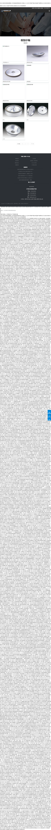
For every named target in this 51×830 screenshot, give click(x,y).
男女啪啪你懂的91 (26, 476)
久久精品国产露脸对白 (14, 315)
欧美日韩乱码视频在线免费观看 (22, 469)
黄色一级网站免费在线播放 (26, 229)
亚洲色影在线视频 (29, 662)
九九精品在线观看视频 (5, 597)
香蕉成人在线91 (31, 323)
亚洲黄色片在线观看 (20, 318)
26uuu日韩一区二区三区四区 (37, 290)
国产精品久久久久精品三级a (28, 601)
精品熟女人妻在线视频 (11, 262)
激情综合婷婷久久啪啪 (15, 336)
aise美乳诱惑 (4, 316)
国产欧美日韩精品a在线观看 (31, 640)
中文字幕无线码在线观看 (23, 582)
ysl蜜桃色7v (27, 682)
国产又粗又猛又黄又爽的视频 (33, 314)
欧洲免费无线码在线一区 (8, 293)
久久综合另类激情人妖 (16, 694)
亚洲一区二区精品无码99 (38, 326)
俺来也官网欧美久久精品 (32, 540)
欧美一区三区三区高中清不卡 (38, 248)
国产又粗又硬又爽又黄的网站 (18, 504)
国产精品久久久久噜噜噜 (19, 701)
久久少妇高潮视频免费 (37, 260)
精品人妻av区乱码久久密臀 (42, 407)
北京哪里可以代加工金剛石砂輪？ (25, 171)
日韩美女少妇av (34, 268)
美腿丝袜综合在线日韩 (27, 223)
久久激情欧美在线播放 (28, 568)
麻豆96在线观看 (3, 280)
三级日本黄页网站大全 (35, 332)
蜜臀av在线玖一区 (6, 386)
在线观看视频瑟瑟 (6, 691)
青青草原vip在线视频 (40, 675)
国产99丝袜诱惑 (16, 579)
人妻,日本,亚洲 (26, 639)
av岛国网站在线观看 (24, 634)
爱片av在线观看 (42, 393)
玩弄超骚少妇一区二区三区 (31, 378)
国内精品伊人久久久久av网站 (43, 565)
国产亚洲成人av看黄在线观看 (5, 232)
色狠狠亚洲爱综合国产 (15, 487)
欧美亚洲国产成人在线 (39, 236)
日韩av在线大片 (38, 457)
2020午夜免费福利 (35, 416)
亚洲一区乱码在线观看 (14, 501)
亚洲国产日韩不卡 (14, 440)
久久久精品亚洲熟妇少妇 (14, 512)
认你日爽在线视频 (16, 390)
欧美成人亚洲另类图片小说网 (26, 608)
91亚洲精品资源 (27, 425)
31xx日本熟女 (2, 228)
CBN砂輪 (34, 158)
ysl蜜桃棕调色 (28, 280)
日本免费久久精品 (32, 221)
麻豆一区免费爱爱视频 (35, 239)
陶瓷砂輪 (17, 160)
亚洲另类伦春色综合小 (28, 265)
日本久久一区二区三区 (36, 633)
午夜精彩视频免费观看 (33, 464)
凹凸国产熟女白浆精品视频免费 (37, 543)
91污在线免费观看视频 (44, 548)
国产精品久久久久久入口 (19, 416)
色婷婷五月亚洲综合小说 (14, 237)
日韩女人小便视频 (24, 376)
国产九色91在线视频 (25, 694)
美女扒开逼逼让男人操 (25, 273)
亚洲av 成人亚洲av (32, 421)
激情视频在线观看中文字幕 (28, 235)
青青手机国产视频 (16, 569)
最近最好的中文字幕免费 (18, 223)
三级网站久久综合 (36, 411)
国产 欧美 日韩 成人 (33, 615)
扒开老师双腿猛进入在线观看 (11, 553)
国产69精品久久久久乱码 (8, 433)
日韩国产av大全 (23, 612)
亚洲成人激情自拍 (34, 507)
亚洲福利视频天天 (22, 226)
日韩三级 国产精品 (9, 637)
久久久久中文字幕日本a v (6, 530)
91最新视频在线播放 (5, 365)
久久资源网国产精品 (45, 508)
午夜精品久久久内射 (31, 264)
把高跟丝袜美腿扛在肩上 (41, 494)
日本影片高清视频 (13, 544)
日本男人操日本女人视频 (4, 389)
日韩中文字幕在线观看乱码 (26, 290)
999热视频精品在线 (16, 432)
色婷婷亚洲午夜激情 (8, 537)
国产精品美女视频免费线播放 (34, 376)
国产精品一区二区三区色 (8, 462)
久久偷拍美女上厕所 (8, 468)
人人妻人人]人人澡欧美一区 (11, 614)
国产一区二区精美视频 (32, 614)
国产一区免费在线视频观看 (28, 255)
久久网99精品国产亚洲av (45, 533)
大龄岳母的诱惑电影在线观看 (17, 275)
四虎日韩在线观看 (15, 483)
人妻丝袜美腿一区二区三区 (39, 662)
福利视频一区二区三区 (36, 508)
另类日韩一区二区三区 (8, 260)
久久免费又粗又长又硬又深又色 (18, 253)
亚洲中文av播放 (13, 677)
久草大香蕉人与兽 (42, 308)
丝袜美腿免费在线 (44, 489)
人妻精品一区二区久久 (19, 340)
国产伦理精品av (39, 344)
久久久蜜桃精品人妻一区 (7, 559)
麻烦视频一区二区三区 (4, 314)
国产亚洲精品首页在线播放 (32, 598)
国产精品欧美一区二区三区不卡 (16, 389)
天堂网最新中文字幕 (30, 358)
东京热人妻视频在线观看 (35, 679)
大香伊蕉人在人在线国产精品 (10, 312)
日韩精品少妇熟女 (10, 376)
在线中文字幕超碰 (15, 686)
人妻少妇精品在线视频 (12, 611)
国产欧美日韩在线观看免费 (12, 222)
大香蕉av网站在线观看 (13, 303)
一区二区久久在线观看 (36, 511)
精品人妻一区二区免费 (42, 441)
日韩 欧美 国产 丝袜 (29, 328)
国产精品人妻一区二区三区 (36, 364)
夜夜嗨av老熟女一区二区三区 (20, 378)
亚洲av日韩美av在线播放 (9, 518)
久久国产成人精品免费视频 (36, 425)
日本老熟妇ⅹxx (14, 691)
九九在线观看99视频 (21, 386)
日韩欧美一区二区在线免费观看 (37, 455)
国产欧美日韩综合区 (6, 329)
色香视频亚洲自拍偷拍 (40, 461)
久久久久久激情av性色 (20, 258)
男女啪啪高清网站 (39, 335)
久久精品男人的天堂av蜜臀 (14, 490)
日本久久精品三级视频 (21, 444)
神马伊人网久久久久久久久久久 (14, 348)
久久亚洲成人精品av (44, 223)
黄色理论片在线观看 (17, 637)
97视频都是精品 (8, 587)
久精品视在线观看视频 (21, 218)
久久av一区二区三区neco (36, 307)
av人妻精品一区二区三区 (9, 476)
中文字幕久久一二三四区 (25, 569)
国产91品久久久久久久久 (38, 322)
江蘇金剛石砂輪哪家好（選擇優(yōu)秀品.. (25, 173)
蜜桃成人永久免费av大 (20, 508)
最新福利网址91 (11, 305)
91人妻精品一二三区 (41, 339)
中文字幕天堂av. (20, 425)
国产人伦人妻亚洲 (13, 425)
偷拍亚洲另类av (45, 372)
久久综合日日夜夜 (36, 389)
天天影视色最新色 (43, 672)
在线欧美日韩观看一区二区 (12, 225)
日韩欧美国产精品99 (21, 373)
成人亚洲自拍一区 (22, 382)
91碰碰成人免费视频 (26, 360)
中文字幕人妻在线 (5, 630)
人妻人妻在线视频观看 (21, 604)
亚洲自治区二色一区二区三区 (7, 622)
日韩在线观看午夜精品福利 (43, 429)
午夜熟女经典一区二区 (40, 390)
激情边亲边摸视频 (38, 233)
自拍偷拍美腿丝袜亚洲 (12, 494)
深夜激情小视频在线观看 (17, 283)
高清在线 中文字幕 (37, 218)
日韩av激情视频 (32, 244)
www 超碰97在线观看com (42, 221)
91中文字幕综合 (37, 486)
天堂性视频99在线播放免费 (32, 346)
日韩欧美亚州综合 (34, 272)
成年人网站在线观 (10, 368)
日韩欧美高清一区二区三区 (39, 343)
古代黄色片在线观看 (5, 297)
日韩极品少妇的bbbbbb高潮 (16, 597)
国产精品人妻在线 (44, 373)
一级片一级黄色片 (8, 394)
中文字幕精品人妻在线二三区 (11, 473)
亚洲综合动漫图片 (35, 243)
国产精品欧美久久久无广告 (15, 229)
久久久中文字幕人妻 (16, 362)
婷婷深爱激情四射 (46, 526)
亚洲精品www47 (23, 579)
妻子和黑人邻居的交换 (35, 534)
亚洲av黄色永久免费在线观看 (14, 412)
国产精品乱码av (22, 319)
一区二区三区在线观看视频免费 (6, 579)
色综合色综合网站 (11, 310)
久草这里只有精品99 (8, 482)
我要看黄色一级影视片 (33, 276)
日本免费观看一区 (14, 498)
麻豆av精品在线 (42, 350)
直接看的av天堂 (16, 311)
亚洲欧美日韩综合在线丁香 (19, 397)
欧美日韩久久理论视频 (40, 262)
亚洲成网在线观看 (33, 232)
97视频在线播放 (35, 680)
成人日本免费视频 (47, 369)
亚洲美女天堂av (5, 264)
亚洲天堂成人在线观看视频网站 (7, 271)
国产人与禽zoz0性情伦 (7, 514)
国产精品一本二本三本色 (8, 486)
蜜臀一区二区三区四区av (17, 257)
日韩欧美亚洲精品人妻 (46, 312)
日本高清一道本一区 (7, 221)
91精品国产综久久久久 (44, 411)
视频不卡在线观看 (38, 572)
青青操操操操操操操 (30, 558)
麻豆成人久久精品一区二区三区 (29, 291)
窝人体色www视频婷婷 (14, 382)
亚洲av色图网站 (16, 558)
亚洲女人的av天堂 (40, 362)
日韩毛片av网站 (11, 571)
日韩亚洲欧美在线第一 (14, 323)
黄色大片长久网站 (16, 239)
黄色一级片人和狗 (41, 591)
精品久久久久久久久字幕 (7, 459)
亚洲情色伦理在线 (17, 690)
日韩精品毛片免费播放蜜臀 (25, 487)
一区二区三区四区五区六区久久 (29, 286)
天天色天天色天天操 (24, 436)
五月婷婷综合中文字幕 (37, 237)
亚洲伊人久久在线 (13, 444)
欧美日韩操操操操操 (33, 353)
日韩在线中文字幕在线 (18, 476)
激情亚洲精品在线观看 (9, 265)
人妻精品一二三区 (43, 396)
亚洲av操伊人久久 (17, 454)
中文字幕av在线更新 (6, 405)
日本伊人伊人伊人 (40, 351)
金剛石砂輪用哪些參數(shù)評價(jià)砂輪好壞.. (25, 169)
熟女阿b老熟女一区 (7, 319)
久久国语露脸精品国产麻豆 (22, 614)
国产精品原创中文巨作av (33, 357)
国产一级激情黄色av (45, 562)
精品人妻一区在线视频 (31, 673)
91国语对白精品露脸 (34, 429)
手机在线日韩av (39, 555)
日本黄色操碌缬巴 (17, 629)
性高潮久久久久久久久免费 (17, 615)
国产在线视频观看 (26, 268)
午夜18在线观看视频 (45, 354)
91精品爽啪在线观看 (17, 548)
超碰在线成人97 (19, 672)
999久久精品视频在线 (34, 375)
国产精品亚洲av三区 (8, 253)
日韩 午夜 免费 (40, 615)
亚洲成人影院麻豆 (43, 229)
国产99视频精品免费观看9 (44, 391)
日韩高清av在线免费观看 (9, 300)
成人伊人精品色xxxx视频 (25, 239)
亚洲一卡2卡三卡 (38, 596)
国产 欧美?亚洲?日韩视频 (21, 546)
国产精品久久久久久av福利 (7, 286)
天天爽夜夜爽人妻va (16, 421)
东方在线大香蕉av (15, 650)
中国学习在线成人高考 (37, 265)
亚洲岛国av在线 (7, 410)
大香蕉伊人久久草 (10, 416)
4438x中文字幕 (20, 278)
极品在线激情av (40, 622)
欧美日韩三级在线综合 (28, 536)
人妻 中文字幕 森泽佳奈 (26, 272)
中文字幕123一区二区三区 (17, 657)
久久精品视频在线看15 (35, 450)
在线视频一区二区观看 (11, 291)
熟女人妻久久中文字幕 (31, 361)
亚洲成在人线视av (11, 261)
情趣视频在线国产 (17, 401)
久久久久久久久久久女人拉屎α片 (28, 242)
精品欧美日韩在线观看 (7, 504)
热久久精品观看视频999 (27, 230)
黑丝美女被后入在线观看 (43, 451)
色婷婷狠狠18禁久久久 (33, 246)
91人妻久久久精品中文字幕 (32, 676)
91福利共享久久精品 (42, 319)
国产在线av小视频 (45, 505)
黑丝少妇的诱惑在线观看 (35, 569)
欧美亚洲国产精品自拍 (10, 360)
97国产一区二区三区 (37, 269)
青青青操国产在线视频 (19, 511)
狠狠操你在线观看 (36, 465)
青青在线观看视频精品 (15, 612)
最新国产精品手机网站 (44, 360)
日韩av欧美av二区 (39, 444)
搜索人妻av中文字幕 (11, 682)
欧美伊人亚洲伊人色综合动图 (43, 680)
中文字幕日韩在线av (37, 618)
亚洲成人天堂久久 (19, 472)
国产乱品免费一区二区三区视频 (12, 607)
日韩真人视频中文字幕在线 (11, 594)
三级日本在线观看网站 (42, 315)
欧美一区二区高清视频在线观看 (36, 408)
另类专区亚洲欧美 (3, 244)
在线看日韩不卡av (13, 391)
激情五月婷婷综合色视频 (8, 223)
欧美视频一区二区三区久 (31, 571)
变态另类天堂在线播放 (25, 429)
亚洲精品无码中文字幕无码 (10, 590)
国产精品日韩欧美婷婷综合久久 (10, 648)
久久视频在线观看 (40, 232)
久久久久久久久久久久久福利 (20, 529)
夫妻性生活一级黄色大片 (15, 269)
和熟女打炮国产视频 (30, 529)
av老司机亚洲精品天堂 (21, 458)
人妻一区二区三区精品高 (10, 361)
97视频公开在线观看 (7, 339)
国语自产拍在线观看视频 (39, 573)
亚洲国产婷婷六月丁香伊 (29, 518)
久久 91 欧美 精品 (35, 350)
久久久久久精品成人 (8, 226)
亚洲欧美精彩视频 (3, 240)
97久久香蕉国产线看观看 (18, 268)
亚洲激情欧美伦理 (29, 310)
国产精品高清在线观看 (6, 350)
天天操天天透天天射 (4, 298)
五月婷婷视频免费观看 (38, 636)
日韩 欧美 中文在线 (15, 540)
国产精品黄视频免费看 (31, 285)
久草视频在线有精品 (42, 246)
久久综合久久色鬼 (43, 301)
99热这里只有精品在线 (5, 332)
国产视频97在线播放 (45, 637)
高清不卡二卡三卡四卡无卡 (14, 700)
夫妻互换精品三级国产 (32, 383)
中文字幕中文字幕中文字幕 (38, 568)
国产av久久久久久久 (10, 639)
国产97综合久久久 (15, 337)
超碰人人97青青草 (31, 336)
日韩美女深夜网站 (36, 489)
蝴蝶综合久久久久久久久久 (22, 478)
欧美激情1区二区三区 (18, 639)
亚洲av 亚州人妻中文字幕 (41, 479)
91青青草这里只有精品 (27, 414)
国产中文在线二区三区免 (15, 332)
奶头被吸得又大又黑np (44, 605)
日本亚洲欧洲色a (26, 232)
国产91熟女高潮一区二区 (9, 243)
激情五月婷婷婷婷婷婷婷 (22, 303)
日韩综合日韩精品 (34, 578)
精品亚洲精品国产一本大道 (27, 505)
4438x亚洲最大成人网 (11, 443)
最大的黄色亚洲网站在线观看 (36, 702)
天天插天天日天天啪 (38, 483)
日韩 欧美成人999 (38, 669)
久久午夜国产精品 (4, 335)
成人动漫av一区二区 (45, 287)
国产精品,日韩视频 (3, 519)
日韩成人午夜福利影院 (14, 464)
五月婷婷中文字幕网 (7, 702)
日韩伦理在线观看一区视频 (31, 484)
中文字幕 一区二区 (12, 314)
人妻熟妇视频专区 (45, 473)
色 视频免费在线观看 (8, 321)
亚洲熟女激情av (14, 646)
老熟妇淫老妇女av (8, 450)
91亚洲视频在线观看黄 (9, 523)
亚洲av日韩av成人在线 (31, 501)
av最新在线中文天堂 (31, 500)
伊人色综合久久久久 (4, 407)
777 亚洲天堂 (42, 348)
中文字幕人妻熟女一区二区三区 (8, 340)
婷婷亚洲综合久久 (10, 307)
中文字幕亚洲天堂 (25, 532)
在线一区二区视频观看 (45, 293)
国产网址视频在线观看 (41, 353)
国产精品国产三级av (5, 229)
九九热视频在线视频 (46, 244)
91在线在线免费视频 (36, 230)
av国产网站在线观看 (41, 644)
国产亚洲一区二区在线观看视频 (22, 403)
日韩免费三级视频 (32, 430)
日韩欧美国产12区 (5, 544)
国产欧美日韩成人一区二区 (27, 257)
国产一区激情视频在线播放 (41, 453)
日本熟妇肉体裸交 (44, 534)
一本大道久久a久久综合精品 (16, 329)
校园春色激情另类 (35, 254)
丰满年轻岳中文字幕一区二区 (41, 501)
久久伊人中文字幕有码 (18, 307)
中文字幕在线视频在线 (5, 269)
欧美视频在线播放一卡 (9, 675)
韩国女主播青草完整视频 (8, 629)
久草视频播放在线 (42, 432)
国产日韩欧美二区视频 (8, 652)
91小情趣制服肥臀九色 (20, 236)
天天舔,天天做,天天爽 (11, 287)
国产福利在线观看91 (15, 387)
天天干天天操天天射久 (9, 496)
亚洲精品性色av (13, 236)
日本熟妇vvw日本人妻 (40, 336)
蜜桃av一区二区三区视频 (29, 687)
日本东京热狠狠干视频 (18, 666)
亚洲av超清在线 (15, 576)
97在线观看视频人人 (18, 446)
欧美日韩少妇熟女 (17, 496)
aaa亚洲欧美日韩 (28, 301)
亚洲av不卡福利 (7, 608)
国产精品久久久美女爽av (21, 304)
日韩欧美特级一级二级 (31, 498)
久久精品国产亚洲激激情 (19, 265)
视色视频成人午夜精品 (27, 341)
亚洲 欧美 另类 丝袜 (29, 322)
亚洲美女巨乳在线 (39, 404)
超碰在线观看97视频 (20, 648)
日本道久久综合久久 (33, 565)
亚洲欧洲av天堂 (22, 558)
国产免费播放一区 (31, 479)
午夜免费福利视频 (5, 391)
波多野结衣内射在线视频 (7, 351)
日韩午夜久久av (12, 380)
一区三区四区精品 (44, 551)
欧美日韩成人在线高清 (40, 264)
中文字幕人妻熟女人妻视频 (23, 246)
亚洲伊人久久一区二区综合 (33, 250)
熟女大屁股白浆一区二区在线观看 (32, 516)
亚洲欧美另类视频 (16, 436)
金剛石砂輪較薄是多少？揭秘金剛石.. (25, 175)
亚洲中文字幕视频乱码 (37, 423)
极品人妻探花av (34, 575)
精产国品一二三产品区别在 (13, 298)
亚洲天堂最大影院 (33, 315)
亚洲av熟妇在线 (5, 478)
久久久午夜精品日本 (10, 378)
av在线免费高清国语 (42, 346)
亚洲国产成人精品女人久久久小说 (8, 546)
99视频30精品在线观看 (5, 439)
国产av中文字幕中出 (10, 591)
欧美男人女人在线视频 (35, 621)
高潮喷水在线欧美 (37, 686)
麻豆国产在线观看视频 (35, 672)
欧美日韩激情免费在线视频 (22, 632)
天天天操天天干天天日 (20, 651)
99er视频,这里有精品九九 (39, 482)
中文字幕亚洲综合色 (43, 375)
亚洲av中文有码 (20, 641)
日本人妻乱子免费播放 (43, 475)
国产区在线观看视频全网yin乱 (30, 428)
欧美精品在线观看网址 (34, 273)
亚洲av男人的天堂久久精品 (27, 548)
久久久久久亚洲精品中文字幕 (44, 357)
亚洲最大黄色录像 (9, 369)
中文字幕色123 (42, 240)
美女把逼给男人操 (16, 293)
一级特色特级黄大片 (27, 658)
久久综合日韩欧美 (5, 665)
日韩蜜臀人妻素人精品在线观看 (37, 412)
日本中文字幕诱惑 (25, 497)
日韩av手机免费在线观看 (8, 311)
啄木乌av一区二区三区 (22, 439)
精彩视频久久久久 (32, 351)
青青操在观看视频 (45, 260)
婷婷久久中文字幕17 (18, 697)
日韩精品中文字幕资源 (41, 285)
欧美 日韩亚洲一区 (27, 278)
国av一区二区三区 (4, 461)
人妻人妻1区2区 (46, 290)
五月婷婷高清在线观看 (33, 634)
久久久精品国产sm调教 (15, 350)
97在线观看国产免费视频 (7, 326)
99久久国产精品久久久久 (45, 405)
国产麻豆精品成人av (32, 311)
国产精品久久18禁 (33, 509)
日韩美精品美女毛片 (17, 260)
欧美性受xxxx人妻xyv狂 (45, 261)
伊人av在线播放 (10, 396)
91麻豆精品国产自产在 (40, 421)
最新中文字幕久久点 (5, 664)
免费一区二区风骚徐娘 (27, 627)
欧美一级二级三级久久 (18, 271)
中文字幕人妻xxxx (44, 687)
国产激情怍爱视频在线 (5, 487)
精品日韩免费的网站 (36, 587)
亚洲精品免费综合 (16, 285)
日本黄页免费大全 (5, 237)
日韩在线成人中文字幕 (43, 329)
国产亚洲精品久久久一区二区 (38, 541)
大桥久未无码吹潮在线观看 (5, 282)
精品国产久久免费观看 (43, 564)
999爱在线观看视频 (38, 303)
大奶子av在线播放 (36, 321)
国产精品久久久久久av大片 (6, 447)
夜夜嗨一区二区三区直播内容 (44, 297)
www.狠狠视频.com (41, 612)
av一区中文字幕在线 (6, 336)
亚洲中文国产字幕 (24, 385)
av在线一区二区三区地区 (41, 253)
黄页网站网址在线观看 (26, 575)
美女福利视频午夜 (10, 272)
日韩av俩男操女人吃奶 (24, 279)
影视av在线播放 (35, 627)
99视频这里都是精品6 (27, 652)
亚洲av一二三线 (43, 283)
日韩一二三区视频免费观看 (37, 608)
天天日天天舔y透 (12, 672)
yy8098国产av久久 (36, 637)
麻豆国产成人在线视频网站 (40, 519)
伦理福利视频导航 (13, 357)
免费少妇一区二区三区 (15, 325)
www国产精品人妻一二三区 (29, 316)
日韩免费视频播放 (42, 403)
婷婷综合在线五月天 (36, 462)
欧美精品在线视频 (4, 655)
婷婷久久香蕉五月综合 (13, 555)
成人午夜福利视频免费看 (42, 383)
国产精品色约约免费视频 (34, 333)
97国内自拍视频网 (38, 472)
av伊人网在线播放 (36, 548)
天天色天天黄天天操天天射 (22, 314)
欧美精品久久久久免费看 (11, 503)
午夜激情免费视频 (35, 605)
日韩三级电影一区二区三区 (8, 255)
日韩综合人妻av (10, 397)
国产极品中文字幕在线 (34, 393)
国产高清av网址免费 (28, 248)
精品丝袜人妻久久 (41, 575)
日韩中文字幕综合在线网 (34, 639)
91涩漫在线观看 (3, 627)
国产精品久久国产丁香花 (39, 664)
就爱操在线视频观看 (7, 325)
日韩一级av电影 (18, 578)
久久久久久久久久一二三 (18, 652)
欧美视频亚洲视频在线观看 (34, 490)
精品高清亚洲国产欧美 (45, 366)
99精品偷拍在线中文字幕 (7, 283)
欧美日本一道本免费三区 (42, 554)
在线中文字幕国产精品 (15, 282)
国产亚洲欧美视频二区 (43, 273)
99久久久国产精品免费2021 (41, 291)
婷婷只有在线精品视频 (37, 328)
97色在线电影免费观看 (26, 446)
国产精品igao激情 (41, 509)
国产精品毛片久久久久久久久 (34, 287)
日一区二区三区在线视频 (6, 415)
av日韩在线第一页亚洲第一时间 (44, 578)
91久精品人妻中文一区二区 (13, 509)
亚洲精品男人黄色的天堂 (22, 704)
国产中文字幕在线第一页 (9, 679)
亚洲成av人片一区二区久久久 (41, 304)
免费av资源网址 (30, 294)
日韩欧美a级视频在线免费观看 (17, 248)
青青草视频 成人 (28, 416)
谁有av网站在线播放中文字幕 (14, 551)
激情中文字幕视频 (27, 534)
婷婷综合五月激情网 (4, 258)
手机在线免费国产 (10, 505)
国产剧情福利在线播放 (36, 446)
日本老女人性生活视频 (40, 689)
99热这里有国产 (46, 561)
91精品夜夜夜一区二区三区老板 (13, 673)
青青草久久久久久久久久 (32, 512)
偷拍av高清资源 (28, 508)
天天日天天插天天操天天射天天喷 (31, 258)
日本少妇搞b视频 (6, 625)
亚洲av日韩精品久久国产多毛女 (27, 269)
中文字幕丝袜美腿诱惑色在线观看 (38, 418)
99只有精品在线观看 (5, 382)
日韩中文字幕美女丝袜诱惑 (32, 704)
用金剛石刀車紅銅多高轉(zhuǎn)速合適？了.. (25, 177)
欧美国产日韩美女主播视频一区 (10, 404)
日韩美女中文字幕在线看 (25, 332)
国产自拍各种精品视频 (35, 360)
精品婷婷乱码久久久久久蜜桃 (29, 368)
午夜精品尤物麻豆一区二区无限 (20, 598)
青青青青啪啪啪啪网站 (38, 347)
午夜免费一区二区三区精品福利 (28, 371)
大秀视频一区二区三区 (27, 666)
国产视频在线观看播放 (46, 518)
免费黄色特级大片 (43, 597)
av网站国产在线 (10, 548)
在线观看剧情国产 (9, 569)
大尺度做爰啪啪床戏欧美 (7, 421)
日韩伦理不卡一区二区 (15, 593)
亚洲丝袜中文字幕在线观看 (45, 243)
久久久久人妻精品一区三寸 (30, 410)
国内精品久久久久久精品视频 (36, 415)
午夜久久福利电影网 (24, 432)
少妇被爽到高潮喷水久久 (27, 389)
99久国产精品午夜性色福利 (14, 219)
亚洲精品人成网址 (20, 536)
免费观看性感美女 (23, 285)
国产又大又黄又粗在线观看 (12, 636)
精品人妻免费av (41, 400)
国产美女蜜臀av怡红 (14, 643)
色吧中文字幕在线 (12, 411)
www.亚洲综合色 (3, 291)
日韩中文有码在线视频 (39, 607)
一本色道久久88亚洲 (36, 293)
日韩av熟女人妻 (3, 423)
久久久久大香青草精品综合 (7, 296)
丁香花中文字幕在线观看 (10, 247)
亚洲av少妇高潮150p (32, 225)
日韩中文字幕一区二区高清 (41, 430)
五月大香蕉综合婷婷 (8, 362)
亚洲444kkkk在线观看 (17, 433)
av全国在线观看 (38, 619)
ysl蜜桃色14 (3, 446)
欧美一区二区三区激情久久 (20, 251)
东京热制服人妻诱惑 (7, 457)
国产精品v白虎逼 (29, 305)
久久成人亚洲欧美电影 (31, 282)
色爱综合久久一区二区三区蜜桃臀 (7, 346)
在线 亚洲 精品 (34, 466)
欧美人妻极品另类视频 (17, 354)
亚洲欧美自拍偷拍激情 (15, 385)
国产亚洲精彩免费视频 (14, 500)
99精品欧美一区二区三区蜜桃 (16, 497)
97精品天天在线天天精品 (18, 286)
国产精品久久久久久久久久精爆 (21, 346)
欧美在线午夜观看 (19, 375)
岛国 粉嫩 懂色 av (30, 343)
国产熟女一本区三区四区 (4, 323)
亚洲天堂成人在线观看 (21, 626)
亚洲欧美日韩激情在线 (44, 300)
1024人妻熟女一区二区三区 (22, 357)
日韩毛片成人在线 (17, 272)
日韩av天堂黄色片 (44, 582)
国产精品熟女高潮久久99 (27, 657)
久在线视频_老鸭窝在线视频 (19, 523)
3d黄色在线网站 (34, 365)
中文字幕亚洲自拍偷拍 (32, 644)
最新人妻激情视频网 (35, 283)
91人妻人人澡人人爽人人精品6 (6, 694)
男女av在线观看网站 (24, 311)
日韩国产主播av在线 (38, 580)
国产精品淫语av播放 (16, 250)
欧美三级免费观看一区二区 (25, 366)
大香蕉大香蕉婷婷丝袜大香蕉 (34, 348)
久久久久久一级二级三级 (7, 250)
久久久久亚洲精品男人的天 (39, 522)
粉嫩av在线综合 (45, 237)
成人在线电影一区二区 (41, 630)
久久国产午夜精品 (28, 397)
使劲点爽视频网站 (11, 258)
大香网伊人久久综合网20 (14, 550)
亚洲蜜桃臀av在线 (33, 671)
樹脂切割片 (17, 162)
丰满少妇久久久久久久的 (38, 526)
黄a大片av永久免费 (16, 537)
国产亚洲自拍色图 (34, 476)
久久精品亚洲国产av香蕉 (39, 558)
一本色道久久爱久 (12, 475)
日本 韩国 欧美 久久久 (31, 304)
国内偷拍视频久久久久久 (21, 521)
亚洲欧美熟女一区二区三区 (15, 365)
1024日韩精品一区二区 (32, 623)
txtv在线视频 (43, 491)
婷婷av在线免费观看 (9, 239)
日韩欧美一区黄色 (17, 562)
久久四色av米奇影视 (13, 479)
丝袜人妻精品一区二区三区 (12, 676)
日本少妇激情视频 (3, 582)
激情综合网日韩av (46, 347)
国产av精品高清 (14, 410)
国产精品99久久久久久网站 (25, 698)
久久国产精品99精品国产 (28, 321)
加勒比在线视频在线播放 (23, 405)
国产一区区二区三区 (39, 546)
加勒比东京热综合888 (38, 604)
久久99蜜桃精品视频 (35, 693)
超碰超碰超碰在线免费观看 (24, 441)
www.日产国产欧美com (44, 583)
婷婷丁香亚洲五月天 (23, 335)
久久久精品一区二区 (5, 512)
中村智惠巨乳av (41, 276)
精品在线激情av (30, 668)
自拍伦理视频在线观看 (38, 318)
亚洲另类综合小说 (18, 466)
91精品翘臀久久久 (6, 315)
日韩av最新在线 (45, 457)
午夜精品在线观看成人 (10, 228)
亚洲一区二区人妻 (19, 247)
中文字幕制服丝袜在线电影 (24, 509)
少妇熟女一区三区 (3, 262)
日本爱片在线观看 (4, 551)
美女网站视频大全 (37, 294)
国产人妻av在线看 (14, 609)
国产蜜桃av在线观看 (32, 335)
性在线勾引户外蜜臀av (11, 469)
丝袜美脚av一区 (47, 622)
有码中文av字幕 (23, 596)
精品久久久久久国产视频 (14, 584)
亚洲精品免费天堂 (21, 494)
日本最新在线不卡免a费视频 (43, 469)
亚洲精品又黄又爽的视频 (4, 489)
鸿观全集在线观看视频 (9, 684)
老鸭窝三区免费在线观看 (34, 447)
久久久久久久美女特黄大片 (20, 355)
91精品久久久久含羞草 (37, 310)
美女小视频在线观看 (22, 426)
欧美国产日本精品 (19, 316)
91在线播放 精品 (12, 322)
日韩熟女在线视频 (31, 555)
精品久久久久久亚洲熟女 (30, 233)
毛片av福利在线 (22, 561)
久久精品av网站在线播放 (10, 522)
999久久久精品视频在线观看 (32, 586)
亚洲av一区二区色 (35, 300)
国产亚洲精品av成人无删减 (32, 554)
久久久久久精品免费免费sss (21, 443)
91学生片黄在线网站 (24, 336)
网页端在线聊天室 (24, 383)
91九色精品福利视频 (5, 236)
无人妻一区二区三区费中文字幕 (37, 219)
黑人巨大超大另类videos (29, 318)
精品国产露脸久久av (22, 564)
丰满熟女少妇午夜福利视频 (35, 532)
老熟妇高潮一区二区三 (18, 341)
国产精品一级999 (13, 218)
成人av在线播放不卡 (9, 230)
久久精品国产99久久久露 (14, 289)
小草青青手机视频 (25, 671)
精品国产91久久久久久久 (20, 380)
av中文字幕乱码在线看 (14, 297)
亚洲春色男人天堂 (16, 634)
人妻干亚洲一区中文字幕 (24, 387)
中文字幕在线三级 (41, 586)
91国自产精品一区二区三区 (20, 305)
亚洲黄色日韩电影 (19, 291)
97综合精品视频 (6, 357)
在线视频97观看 (3, 472)
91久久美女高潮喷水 (37, 536)
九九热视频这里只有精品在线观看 (19, 586)
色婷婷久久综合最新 (35, 559)
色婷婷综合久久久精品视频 (44, 272)
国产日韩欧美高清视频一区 (26, 543)
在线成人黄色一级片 (25, 408)
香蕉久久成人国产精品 (46, 257)
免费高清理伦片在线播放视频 (18, 328)
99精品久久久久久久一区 (43, 480)
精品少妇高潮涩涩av (20, 539)
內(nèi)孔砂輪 (34, 162)
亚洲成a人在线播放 (17, 693)
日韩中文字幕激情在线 (45, 436)
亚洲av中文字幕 (25, 447)
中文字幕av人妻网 (15, 480)
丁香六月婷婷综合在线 (33, 379)
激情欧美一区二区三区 (16, 394)
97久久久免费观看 (29, 218)
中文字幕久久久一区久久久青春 (41, 691)
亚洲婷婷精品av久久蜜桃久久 (34, 396)
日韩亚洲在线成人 (31, 519)
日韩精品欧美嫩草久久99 (25, 325)
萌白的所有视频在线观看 (17, 447)
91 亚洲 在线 (26, 547)
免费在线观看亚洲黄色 (41, 540)
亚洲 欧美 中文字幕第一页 (34, 308)
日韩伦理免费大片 (9, 308)
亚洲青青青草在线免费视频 (8, 364)
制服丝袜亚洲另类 (11, 528)
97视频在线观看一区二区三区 (9, 659)
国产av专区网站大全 (34, 441)
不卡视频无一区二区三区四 (22, 225)
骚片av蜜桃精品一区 (15, 319)
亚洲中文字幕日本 (18, 493)
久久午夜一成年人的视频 (43, 426)
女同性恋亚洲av (27, 539)
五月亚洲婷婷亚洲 (10, 273)
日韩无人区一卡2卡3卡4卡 (41, 286)
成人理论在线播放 (5, 677)
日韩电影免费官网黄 (16, 514)
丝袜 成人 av (31, 515)
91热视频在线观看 (8, 235)
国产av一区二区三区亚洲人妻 (44, 471)
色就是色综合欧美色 (27, 450)
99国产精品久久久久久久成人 (24, 240)
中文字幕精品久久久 (7, 379)
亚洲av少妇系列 (31, 478)
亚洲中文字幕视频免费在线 (31, 626)
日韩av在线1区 (3, 400)
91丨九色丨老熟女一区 (38, 247)
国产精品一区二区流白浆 (36, 611)
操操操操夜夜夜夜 (28, 243)
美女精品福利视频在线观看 (5, 498)
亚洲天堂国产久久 (33, 547)
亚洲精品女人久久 (20, 312)
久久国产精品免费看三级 (30, 404)
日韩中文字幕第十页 (39, 228)
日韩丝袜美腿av (26, 375)
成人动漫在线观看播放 (31, 390)
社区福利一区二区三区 (32, 469)
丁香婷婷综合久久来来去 (11, 536)
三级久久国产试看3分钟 (32, 443)
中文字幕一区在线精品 (22, 264)
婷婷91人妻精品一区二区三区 (17, 414)
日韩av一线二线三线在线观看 (19, 280)
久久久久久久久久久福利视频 (37, 544)
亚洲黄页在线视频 (37, 373)
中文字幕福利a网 (45, 303)
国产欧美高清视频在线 (37, 684)
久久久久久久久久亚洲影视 (26, 605)
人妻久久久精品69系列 (11, 301)
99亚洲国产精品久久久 (43, 665)
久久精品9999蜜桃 (10, 355)
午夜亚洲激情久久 (16, 296)
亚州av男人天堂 (23, 282)
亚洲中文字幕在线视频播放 (25, 219)
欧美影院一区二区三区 (43, 258)
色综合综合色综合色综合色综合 (38, 222)
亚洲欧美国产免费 (34, 325)
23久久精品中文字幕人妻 (31, 521)
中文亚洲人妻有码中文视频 (24, 515)
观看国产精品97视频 (35, 690)
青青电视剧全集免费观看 (33, 403)
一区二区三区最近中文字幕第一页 (24, 222)
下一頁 (32, 143)
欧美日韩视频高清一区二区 (18, 572)
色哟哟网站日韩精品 (12, 304)
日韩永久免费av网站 (16, 451)
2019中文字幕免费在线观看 (21, 554)
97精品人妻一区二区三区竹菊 (39, 355)
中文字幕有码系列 (35, 223)
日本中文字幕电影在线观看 (21, 361)
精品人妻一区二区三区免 (33, 385)
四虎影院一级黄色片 (11, 419)
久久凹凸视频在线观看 (36, 312)
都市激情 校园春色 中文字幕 (35, 275)
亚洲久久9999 (34, 658)
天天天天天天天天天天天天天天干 (42, 498)
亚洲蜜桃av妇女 (45, 307)
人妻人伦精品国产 (25, 329)
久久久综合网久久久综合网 (21, 696)
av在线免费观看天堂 (32, 454)
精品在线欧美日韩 (7, 561)
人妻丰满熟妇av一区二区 (42, 337)
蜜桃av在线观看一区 (28, 511)
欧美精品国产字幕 (18, 261)
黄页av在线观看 (7, 278)
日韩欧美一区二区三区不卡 (16, 353)
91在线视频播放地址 (39, 515)
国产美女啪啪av (28, 633)
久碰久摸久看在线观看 (23, 323)
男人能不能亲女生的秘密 (24, 351)
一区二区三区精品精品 (33, 329)
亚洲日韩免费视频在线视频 (36, 372)
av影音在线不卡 (40, 268)
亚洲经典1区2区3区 (44, 504)
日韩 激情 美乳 (15, 619)
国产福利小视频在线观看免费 (32, 612)
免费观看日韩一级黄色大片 (12, 240)
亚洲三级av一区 (33, 344)
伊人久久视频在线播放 (13, 264)
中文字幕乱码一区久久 (41, 378)
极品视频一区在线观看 (46, 218)
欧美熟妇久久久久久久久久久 (38, 648)
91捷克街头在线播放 (24, 337)
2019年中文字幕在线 (41, 443)
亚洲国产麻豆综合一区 (14, 441)
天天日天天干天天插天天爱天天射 (41, 242)
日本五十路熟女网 (11, 375)
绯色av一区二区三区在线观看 (40, 251)
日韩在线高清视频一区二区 (25, 369)
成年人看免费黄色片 (34, 528)
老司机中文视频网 (42, 416)
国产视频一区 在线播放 (4, 698)
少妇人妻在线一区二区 (13, 564)
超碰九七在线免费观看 (4, 322)
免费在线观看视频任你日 (19, 518)
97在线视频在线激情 (28, 418)
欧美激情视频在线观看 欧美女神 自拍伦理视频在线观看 (14, 233)
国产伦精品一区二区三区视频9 (8, 575)
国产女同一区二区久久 (14, 665)
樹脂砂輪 (17, 158)
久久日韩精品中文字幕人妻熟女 (32, 564)
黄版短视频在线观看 (12, 316)
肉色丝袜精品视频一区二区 (18, 254)
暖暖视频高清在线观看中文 (25, 702)
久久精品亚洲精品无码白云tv (26, 587)
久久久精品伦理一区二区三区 (18, 326)
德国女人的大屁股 (14, 484)
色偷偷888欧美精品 (24, 421)
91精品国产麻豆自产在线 (17, 450)
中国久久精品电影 (14, 405)
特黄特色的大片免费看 (30, 236)
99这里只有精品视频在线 (5, 218)
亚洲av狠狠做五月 (46, 472)
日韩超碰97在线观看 (23, 623)
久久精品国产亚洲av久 (36, 551)
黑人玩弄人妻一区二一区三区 (29, 228)
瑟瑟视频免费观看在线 (32, 362)
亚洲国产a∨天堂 (15, 351)
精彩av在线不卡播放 (11, 696)
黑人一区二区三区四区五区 (6, 657)
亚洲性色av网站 (45, 341)
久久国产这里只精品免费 (32, 339)
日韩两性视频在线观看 (19, 659)
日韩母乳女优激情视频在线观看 (26, 468)
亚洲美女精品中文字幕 (15, 415)
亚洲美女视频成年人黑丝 (17, 465)
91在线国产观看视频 (46, 478)
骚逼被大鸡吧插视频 (34, 451)
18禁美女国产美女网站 (31, 444)
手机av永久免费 (25, 454)
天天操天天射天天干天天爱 (29, 340)
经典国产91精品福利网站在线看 (34, 405)
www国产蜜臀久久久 (19, 228)
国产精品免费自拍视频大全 (15, 543)
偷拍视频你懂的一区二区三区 (18, 568)
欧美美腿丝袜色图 (18, 360)
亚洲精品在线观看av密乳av (28, 247)
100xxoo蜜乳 (23, 514)
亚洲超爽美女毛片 (10, 408)
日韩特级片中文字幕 (29, 423)
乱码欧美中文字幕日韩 (21, 404)
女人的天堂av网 (17, 290)
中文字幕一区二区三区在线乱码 (43, 226)
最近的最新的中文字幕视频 (30, 253)
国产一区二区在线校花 (20, 400)
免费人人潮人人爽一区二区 (27, 300)
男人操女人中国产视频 (6, 248)
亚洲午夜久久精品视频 (22, 343)
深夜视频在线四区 (3, 516)
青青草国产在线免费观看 (38, 530)
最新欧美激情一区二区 (4, 219)
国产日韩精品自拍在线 (20, 677)
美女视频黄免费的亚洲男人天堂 (21, 519)
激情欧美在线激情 (16, 294)
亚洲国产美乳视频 (43, 254)
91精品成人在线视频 (41, 484)
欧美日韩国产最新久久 (41, 225)
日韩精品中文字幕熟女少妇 (42, 571)
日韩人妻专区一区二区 (10, 251)
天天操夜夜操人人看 (26, 528)
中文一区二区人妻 (3, 533)
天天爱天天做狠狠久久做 (33, 432)
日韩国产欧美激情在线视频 (17, 221)
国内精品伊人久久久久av (9, 341)
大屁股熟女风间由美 (4, 528)
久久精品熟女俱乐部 (8, 650)
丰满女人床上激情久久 (31, 407)
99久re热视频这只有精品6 (41, 584)
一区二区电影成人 (31, 689)
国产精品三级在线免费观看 (9, 428)
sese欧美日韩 (19, 411)
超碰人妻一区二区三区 (34, 297)
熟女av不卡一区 (8, 429)
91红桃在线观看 (20, 391)
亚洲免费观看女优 (38, 478)
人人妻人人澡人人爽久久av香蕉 (37, 459)
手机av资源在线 (39, 244)
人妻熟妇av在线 (45, 619)
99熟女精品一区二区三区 (44, 447)
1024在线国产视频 (9, 354)
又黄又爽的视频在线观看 (20, 590)
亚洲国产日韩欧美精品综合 (6, 242)
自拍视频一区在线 (9, 330)
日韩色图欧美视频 (23, 294)
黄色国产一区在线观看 (30, 382)
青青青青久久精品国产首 (26, 690)
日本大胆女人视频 (17, 300)
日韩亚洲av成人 (44, 618)
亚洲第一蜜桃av (30, 482)
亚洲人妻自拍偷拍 (36, 261)
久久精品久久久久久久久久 (17, 235)
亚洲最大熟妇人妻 (5, 425)
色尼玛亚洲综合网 (10, 562)
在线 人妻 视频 (5, 318)
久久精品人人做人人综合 (17, 559)
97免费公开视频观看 (42, 466)
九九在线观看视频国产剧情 (23, 479)
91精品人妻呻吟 (17, 273)
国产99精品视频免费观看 (22, 646)
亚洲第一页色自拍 (29, 604)
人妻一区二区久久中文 (30, 251)
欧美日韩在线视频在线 (35, 401)
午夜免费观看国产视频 (14, 662)
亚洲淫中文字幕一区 (45, 425)
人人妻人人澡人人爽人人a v (20, 419)
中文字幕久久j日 (30, 483)
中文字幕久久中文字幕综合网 (38, 397)
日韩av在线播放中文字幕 (41, 521)
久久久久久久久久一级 (25, 401)
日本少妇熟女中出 (36, 523)
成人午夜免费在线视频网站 (12, 244)
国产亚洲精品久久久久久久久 (32, 426)
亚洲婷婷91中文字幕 (13, 478)
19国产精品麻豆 (10, 393)
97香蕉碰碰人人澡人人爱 (45, 321)
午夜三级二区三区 (16, 383)
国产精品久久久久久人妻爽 (30, 398)
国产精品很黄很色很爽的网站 (33, 475)
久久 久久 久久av (7, 387)
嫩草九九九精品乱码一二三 (8, 401)
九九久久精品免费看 (23, 407)
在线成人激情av (24, 390)
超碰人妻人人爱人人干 (20, 516)
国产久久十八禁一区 (8, 285)
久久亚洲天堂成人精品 (18, 675)
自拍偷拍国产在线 (40, 458)
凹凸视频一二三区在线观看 (24, 333)
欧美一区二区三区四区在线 (18, 534)
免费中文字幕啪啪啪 (8, 432)
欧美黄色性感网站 (42, 627)
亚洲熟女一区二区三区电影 (12, 426)
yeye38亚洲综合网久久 (16, 242)
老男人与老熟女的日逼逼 (28, 271)
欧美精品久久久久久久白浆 (44, 496)
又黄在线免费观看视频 (17, 230)
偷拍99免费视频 (31, 303)
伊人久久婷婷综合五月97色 (31, 226)
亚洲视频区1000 (25, 493)
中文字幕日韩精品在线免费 (7, 328)
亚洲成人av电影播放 (4, 508)
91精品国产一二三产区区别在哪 (44, 487)
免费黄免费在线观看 (35, 229)
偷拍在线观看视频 (15, 482)
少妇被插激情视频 (36, 504)
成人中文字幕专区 (11, 471)
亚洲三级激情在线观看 (30, 380)
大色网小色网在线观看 (15, 372)
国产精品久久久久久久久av (27, 465)
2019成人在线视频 (47, 322)
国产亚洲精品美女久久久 (19, 418)
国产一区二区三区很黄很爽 (25, 455)
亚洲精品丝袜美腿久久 (32, 337)
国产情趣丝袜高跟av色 (20, 398)
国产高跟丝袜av (22, 589)
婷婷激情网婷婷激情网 (5, 353)
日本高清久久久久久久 (16, 587)
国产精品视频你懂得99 (11, 533)
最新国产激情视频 (43, 450)
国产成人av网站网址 (37, 305)
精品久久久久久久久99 (39, 323)
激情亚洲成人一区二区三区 (36, 280)
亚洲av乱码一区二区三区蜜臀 (29, 472)
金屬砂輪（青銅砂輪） (34, 160)
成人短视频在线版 (43, 700)
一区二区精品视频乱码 (30, 579)
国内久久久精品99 (9, 390)
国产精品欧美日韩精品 (24, 379)
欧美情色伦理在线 (41, 325)
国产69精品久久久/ (16, 276)
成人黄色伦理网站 (4, 279)
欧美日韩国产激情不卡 (10, 448)
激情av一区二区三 (24, 250)
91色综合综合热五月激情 (45, 230)
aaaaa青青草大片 (29, 514)
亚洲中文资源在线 (26, 364)
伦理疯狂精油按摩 (36, 271)
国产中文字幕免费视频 (46, 280)
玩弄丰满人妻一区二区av (5, 358)
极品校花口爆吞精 (41, 650)
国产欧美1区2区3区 (23, 500)
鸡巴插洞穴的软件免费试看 (6, 257)
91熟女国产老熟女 (15, 589)
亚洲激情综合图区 (15, 459)
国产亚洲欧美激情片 (10, 507)
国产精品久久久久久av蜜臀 (27, 261)
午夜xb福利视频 (14, 386)
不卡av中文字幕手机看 (22, 473)
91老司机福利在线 (12, 461)
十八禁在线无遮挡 (23, 339)
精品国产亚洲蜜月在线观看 (39, 651)
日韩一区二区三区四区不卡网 (28, 669)
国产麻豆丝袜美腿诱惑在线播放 (19, 330)
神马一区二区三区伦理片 (41, 537)
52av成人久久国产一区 (31, 422)
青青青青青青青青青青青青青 (43, 394)
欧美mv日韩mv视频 (13, 373)
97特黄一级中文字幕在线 (6, 414)
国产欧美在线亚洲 (29, 355)
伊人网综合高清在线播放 (15, 344)
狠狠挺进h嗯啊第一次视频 (27, 411)
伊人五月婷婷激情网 (30, 691)
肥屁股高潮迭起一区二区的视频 (20, 571)
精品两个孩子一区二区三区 (21, 668)
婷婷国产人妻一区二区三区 (14, 279)
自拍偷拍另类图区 (41, 598)
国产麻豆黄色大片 (8, 465)
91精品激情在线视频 (14, 430)
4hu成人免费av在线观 (15, 702)
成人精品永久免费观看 (45, 271)
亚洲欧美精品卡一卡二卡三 (8, 290)
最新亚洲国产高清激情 (25, 296)
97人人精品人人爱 (31, 453)
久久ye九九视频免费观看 (7, 576)
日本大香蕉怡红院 (18, 505)
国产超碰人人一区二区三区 (13, 515)
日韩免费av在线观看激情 (29, 616)
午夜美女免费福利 (10, 446)
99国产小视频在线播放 (40, 282)
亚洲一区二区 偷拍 (5, 444)
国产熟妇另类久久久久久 (8, 693)
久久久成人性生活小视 (18, 364)
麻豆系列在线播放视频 (28, 326)
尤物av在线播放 (10, 280)
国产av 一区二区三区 (22, 607)
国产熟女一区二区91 (21, 664)
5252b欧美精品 (3, 378)
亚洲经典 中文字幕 (13, 664)
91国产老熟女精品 (42, 464)
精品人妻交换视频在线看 (43, 493)
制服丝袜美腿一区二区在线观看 (35, 279)
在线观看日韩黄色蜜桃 (46, 557)
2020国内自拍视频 (22, 484)
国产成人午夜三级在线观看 (21, 347)
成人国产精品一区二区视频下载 (37, 278)
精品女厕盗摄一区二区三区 (13, 407)
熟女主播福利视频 (34, 487)
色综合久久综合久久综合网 (37, 594)
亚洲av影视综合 (26, 221)
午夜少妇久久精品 (24, 491)
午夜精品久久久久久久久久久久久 (26, 237)
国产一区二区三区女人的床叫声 (25, 550)
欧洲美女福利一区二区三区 (24, 315)
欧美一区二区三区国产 (16, 600)
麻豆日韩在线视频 (14, 561)
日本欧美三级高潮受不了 (19, 243)
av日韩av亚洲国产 (36, 448)
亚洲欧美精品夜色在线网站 (39, 255)
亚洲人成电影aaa (37, 701)
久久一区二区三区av (37, 257)
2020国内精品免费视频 (18, 255)
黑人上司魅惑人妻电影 (21, 525)
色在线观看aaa (43, 633)
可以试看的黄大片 (30, 686)
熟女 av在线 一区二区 (37, 414)
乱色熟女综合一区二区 (4, 479)
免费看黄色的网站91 (7, 615)
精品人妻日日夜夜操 (15, 339)
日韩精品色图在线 (17, 376)
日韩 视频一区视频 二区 (15, 608)
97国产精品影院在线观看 (12, 343)
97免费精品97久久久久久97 (41, 410)
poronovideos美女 (38, 380)
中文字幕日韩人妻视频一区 (6, 647)
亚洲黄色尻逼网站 (37, 235)
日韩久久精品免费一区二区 (6, 568)
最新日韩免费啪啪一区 (24, 654)
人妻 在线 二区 (28, 611)
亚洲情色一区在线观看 (14, 358)
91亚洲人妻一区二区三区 (37, 341)
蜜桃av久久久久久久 (34, 593)
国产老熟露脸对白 (46, 515)
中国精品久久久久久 (14, 333)
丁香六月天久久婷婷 (10, 437)
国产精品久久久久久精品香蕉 (31, 319)
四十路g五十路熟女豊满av (9, 529)
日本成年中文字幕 (35, 683)
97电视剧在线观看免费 (20, 682)
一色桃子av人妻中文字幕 (25, 365)
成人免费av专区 (15, 226)
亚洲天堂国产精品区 (28, 312)
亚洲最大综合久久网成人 (31, 262)
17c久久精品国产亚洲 (34, 240)
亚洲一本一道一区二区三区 (36, 298)
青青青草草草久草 (46, 422)
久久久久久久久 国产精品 (29, 573)
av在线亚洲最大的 (44, 465)
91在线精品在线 (39, 422)
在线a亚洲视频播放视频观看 (28, 530)
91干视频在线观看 (12, 633)
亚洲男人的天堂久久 (4, 246)
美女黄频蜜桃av (41, 476)
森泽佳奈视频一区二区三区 (22, 475)
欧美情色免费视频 (21, 440)
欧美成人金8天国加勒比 (21, 262)
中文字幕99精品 (40, 626)
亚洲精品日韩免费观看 (15, 429)
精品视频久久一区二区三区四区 (32, 400)
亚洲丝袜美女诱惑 (10, 466)
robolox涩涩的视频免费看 (20, 310)
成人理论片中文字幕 (24, 308)
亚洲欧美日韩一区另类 (36, 652)
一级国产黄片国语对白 (29, 522)
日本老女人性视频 (8, 619)
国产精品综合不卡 (44, 666)
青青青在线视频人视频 (8, 541)
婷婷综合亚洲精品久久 (45, 679)
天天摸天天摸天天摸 (11, 347)
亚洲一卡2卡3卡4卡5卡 (11, 458)
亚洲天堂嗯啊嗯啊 (45, 641)
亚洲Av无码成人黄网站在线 (26, 260)
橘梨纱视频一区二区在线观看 (8, 690)
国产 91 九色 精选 (13, 630)
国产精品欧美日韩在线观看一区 (9, 398)
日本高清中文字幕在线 (34, 471)
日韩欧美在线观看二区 (11, 423)
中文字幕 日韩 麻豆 (27, 307)
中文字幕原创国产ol (8, 275)
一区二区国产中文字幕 (42, 593)
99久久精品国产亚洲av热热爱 (40, 358)
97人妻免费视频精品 (31, 473)
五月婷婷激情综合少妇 (19, 448)
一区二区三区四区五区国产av (26, 293)
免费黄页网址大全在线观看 (44, 250)
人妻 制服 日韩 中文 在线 (23, 430)
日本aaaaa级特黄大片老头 (23, 244)
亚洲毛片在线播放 (29, 589)
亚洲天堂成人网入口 (31, 461)
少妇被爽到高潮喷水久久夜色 (34, 436)
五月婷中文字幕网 (25, 622)
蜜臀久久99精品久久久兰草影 (30, 494)
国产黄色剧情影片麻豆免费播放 (44, 387)
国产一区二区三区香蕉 (25, 344)
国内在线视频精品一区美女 (17, 530)
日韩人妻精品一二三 (44, 587)
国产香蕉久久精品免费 (25, 496)
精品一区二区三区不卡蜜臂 (10, 403)
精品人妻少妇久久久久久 (30, 561)
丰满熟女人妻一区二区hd (11, 400)
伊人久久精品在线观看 (20, 322)
